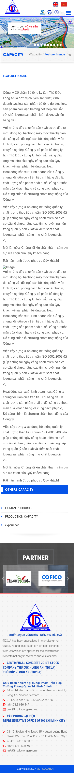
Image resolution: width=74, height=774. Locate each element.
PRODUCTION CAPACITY (21, 516)
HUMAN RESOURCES (19, 508)
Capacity (36, 54)
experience (12, 525)
